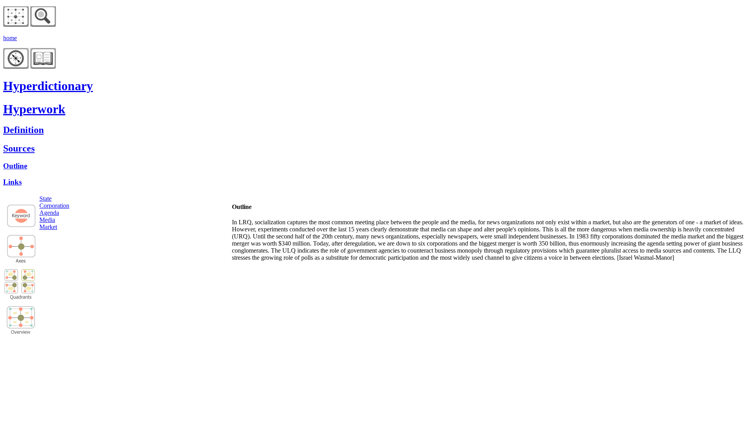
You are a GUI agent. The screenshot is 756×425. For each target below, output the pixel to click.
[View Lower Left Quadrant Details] (11, 287)
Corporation (54, 205)
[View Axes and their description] (21, 260)
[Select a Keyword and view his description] (21, 226)
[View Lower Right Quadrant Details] (28, 291)
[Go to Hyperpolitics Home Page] (16, 24)
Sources (19, 148)
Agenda (49, 212)
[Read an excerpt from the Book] (43, 66)
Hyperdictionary (48, 86)
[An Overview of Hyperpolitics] (43, 24)
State (45, 198)
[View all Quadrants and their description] (21, 332)
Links (12, 182)
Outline (15, 166)
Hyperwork (34, 109)
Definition (23, 130)
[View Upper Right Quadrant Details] (28, 279)
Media (47, 219)
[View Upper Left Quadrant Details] (11, 275)
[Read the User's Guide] (16, 66)
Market (48, 227)
